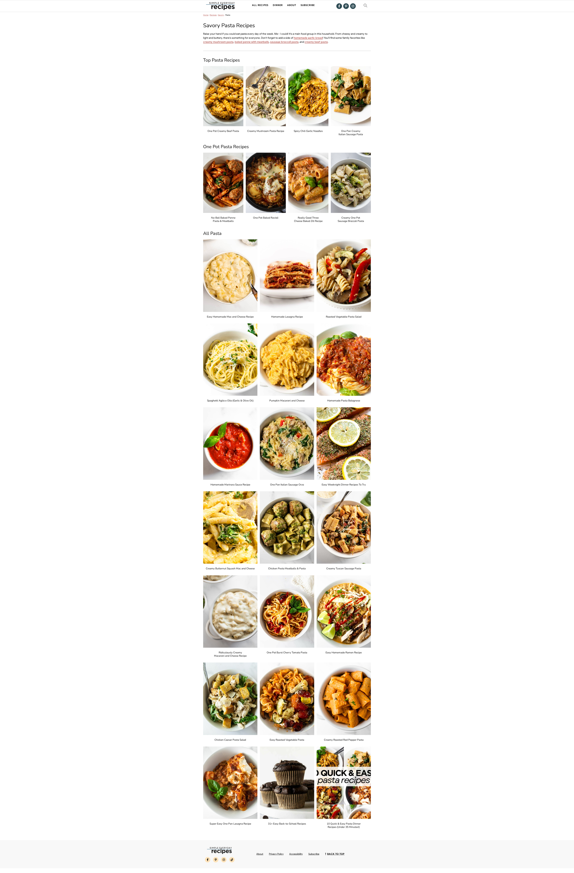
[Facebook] (339, 6)
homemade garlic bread (308, 37)
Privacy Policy (276, 854)
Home (205, 15)
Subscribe (308, 5)
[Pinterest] (346, 6)
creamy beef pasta (316, 42)
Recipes (213, 15)
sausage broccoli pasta (284, 42)
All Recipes (260, 5)
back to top (336, 854)
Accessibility (296, 854)
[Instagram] (353, 6)
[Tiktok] (232, 859)
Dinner (278, 5)
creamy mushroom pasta (218, 42)
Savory (221, 15)
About (291, 5)
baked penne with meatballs (252, 42)
